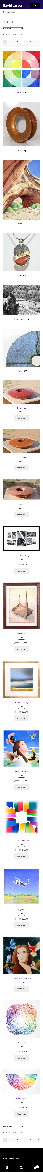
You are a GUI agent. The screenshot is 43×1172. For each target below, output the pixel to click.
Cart (33, 1166)
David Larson (13, 5)
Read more (21, 1114)
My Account (7, 1168)
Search (21, 1168)
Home (7, 12)
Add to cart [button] (21, 418)
